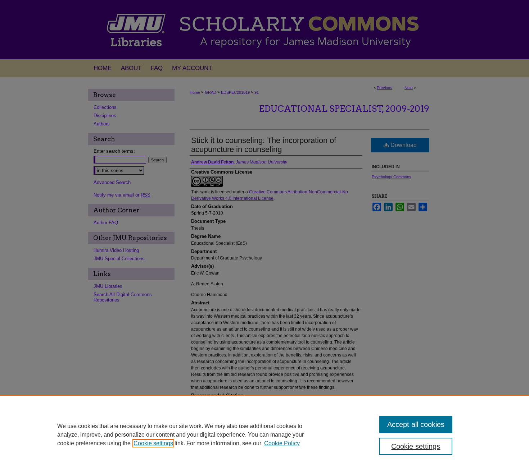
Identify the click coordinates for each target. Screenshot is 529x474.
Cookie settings (153, 443)
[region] (264, 434)
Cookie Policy (282, 443)
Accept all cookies (415, 424)
